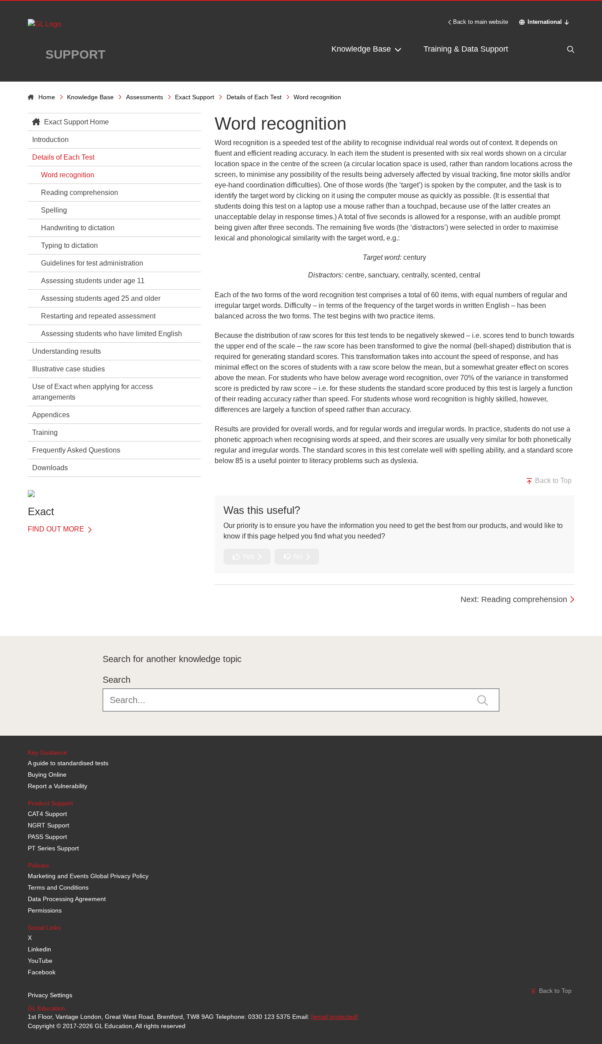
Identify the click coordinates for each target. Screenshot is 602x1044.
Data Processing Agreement (67, 898)
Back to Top (552, 480)
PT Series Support (53, 848)
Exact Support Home (75, 122)
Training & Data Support (466, 49)
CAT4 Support (47, 813)
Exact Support (194, 97)
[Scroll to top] (26, 616)
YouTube (40, 960)
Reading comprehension (79, 192)
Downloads (50, 467)
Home (46, 97)
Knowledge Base (362, 49)
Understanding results (66, 351)
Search (116, 680)
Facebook (42, 972)
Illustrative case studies (68, 369)
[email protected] (334, 1016)
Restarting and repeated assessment (98, 316)
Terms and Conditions (58, 887)
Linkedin (39, 949)
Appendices (51, 415)
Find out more (57, 529)
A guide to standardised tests (68, 763)
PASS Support (47, 836)
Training (45, 432)
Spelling (54, 210)
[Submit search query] (483, 700)
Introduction (50, 139)
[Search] (552, 49)
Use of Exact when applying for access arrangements (92, 392)
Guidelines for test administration (92, 263)
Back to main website (480, 22)
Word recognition (67, 175)
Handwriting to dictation (78, 228)
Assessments (144, 97)
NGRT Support (48, 825)
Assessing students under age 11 (93, 280)
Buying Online (47, 774)
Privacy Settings (50, 995)
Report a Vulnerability (57, 786)
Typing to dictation (69, 245)
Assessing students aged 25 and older (100, 298)
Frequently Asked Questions (76, 450)
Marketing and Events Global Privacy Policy (88, 875)
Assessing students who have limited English (111, 333)
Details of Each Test (254, 97)
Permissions (45, 910)
